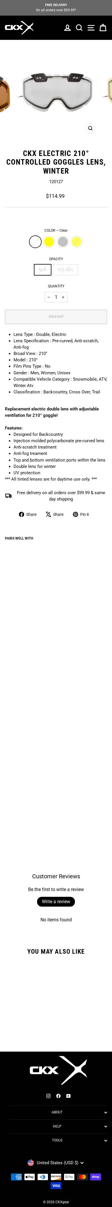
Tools (57, 1140)
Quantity (56, 286)
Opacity (56, 259)
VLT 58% (65, 269)
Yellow (49, 242)
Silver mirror (63, 242)
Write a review (56, 901)
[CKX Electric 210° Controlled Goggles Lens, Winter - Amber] (28, 818)
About (57, 1112)
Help (57, 1126)
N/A (43, 269)
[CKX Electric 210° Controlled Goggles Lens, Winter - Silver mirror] (21, 818)
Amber (76, 242)
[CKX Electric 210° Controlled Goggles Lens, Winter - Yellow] (15, 818)
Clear (35, 242)
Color (56, 230)
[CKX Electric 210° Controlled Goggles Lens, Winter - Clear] (8, 818)
